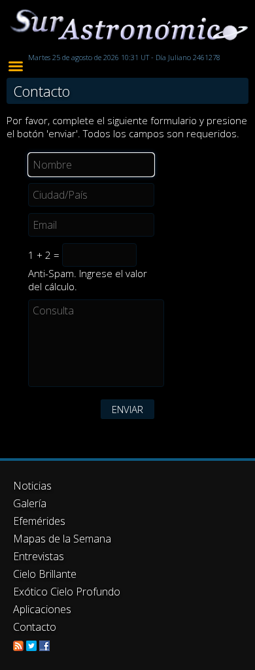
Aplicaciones (42, 609)
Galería (29, 503)
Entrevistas (38, 556)
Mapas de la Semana (62, 538)
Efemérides (39, 521)
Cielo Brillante (44, 574)
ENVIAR (127, 409)
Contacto (34, 627)
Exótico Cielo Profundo (66, 591)
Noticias (32, 485)
